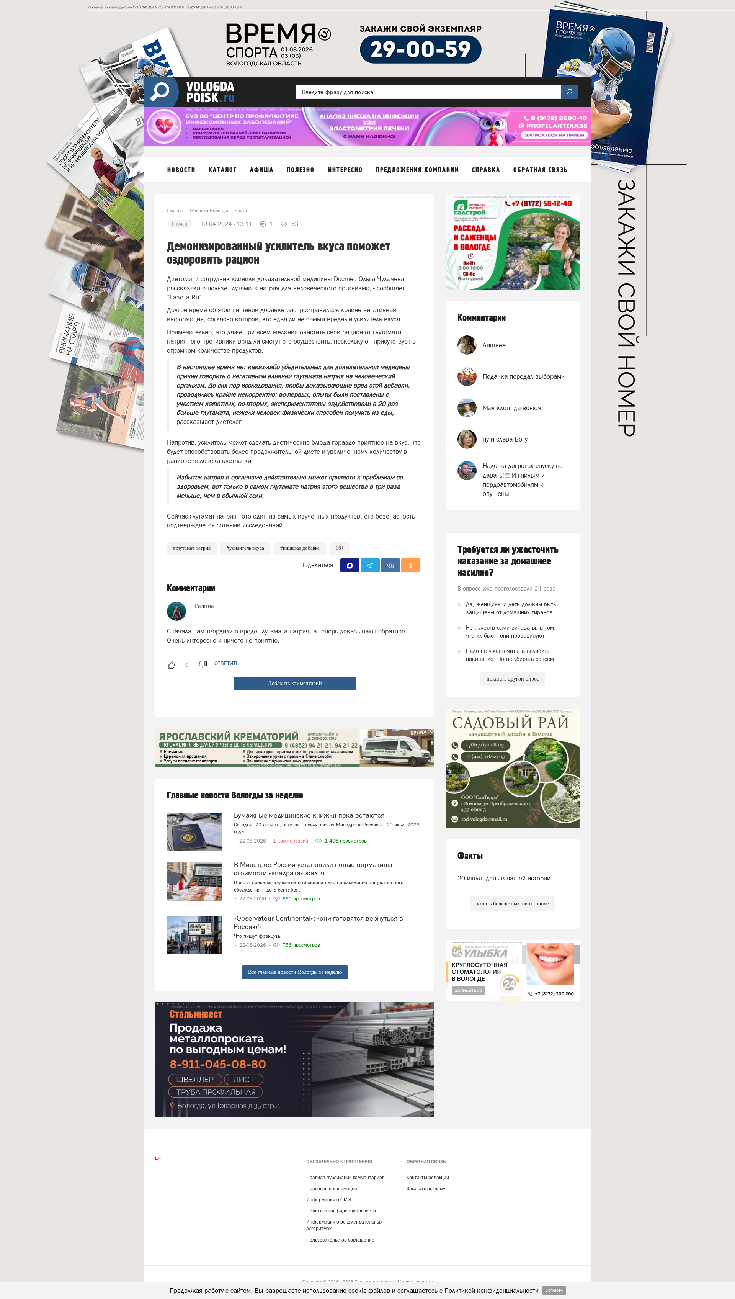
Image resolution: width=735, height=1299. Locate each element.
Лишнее (494, 345)
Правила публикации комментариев (345, 1177)
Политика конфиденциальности (341, 1211)
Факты (470, 856)
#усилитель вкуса (245, 548)
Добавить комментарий (295, 683)
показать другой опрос (513, 679)
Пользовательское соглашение (340, 1240)
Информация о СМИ (328, 1199)
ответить (226, 663)
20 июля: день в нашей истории (503, 878)
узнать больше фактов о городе (513, 903)
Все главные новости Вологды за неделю (295, 972)
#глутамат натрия (192, 548)
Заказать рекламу (426, 1188)
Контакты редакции (428, 1177)
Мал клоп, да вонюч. (513, 408)
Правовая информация (331, 1188)
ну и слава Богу (505, 439)
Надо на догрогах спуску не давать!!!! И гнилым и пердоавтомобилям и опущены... (523, 479)
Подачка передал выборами (524, 376)
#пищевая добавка (300, 548)
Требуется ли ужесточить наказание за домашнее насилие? (508, 561)
